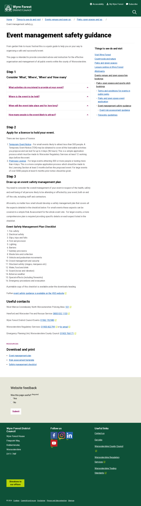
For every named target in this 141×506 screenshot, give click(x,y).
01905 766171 (67, 333)
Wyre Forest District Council (18, 8)
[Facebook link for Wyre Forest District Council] (54, 435)
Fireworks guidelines (107, 115)
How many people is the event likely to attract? (32, 114)
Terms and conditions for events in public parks (114, 92)
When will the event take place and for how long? (33, 105)
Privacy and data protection (57, 501)
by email (64, 327)
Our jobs (98, 440)
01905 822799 (48, 327)
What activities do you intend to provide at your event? (36, 87)
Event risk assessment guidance (115, 110)
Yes (15, 398)
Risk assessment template (21, 360)
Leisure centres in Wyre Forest (109, 67)
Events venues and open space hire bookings (111, 77)
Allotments (100, 71)
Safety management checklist (23, 364)
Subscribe (133, 4)
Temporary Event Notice (20, 144)
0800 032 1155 (60, 313)
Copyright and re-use (28, 501)
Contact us (100, 433)
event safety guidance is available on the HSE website (38, 293)
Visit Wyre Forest (103, 54)
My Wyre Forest (116, 4)
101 (67, 307)
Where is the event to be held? (24, 96)
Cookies (16, 501)
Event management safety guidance (114, 105)
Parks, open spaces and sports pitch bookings (113, 85)
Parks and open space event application (111, 100)
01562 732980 (47, 320)
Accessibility (98, 4)
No (14, 402)
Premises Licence (17, 161)
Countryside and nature (105, 59)
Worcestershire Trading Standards (105, 470)
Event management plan (20, 355)
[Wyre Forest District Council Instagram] (61, 435)
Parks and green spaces (106, 63)
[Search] (133, 11)
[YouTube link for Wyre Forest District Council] (54, 443)
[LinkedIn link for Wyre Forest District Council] (69, 435)
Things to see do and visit (108, 48)
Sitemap (71, 501)
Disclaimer (41, 501)
